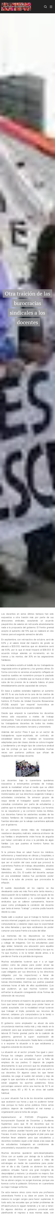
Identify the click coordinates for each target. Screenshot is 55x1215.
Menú (51, 6)
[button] (45, 6)
